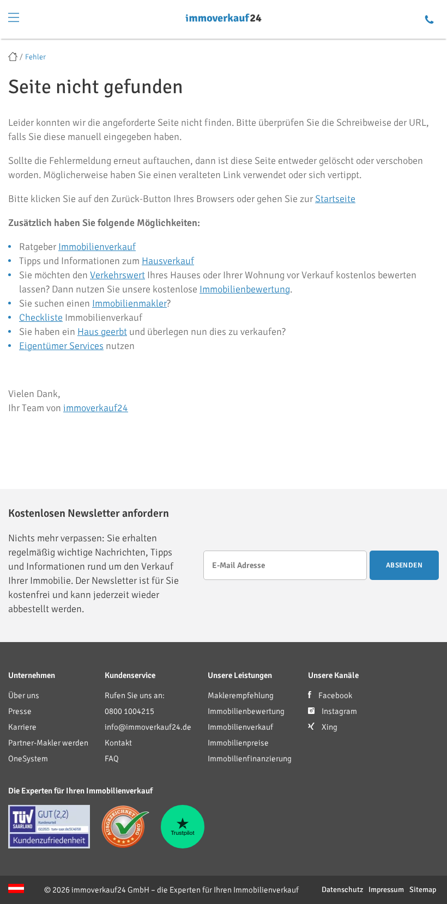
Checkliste (41, 317)
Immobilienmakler (129, 303)
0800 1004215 (129, 711)
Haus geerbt (102, 332)
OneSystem (28, 758)
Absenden (404, 565)
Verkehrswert (117, 275)
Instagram (338, 711)
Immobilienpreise (238, 743)
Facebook (334, 695)
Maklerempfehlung (241, 695)
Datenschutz (342, 889)
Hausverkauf (168, 261)
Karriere (22, 727)
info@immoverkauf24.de (148, 727)
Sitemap (422, 889)
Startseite (335, 199)
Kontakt (118, 743)
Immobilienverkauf (97, 247)
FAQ (112, 758)
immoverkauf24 (95, 408)
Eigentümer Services (61, 346)
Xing (328, 727)
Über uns (23, 695)
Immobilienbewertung (245, 289)
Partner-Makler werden (48, 743)
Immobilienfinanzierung (250, 758)
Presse (20, 711)
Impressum (386, 889)
